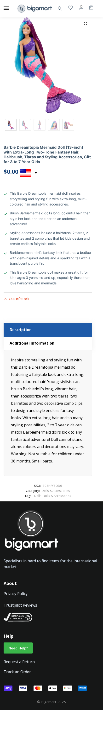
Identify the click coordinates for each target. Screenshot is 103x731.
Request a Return (19, 661)
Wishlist (70, 7)
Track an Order (17, 671)
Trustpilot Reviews (20, 605)
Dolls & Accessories (56, 490)
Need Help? (18, 648)
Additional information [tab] (32, 343)
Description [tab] (21, 329)
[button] (85, 23)
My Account (81, 7)
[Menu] (11, 8)
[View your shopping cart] (89, 5)
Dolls (37, 496)
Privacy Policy (16, 593)
